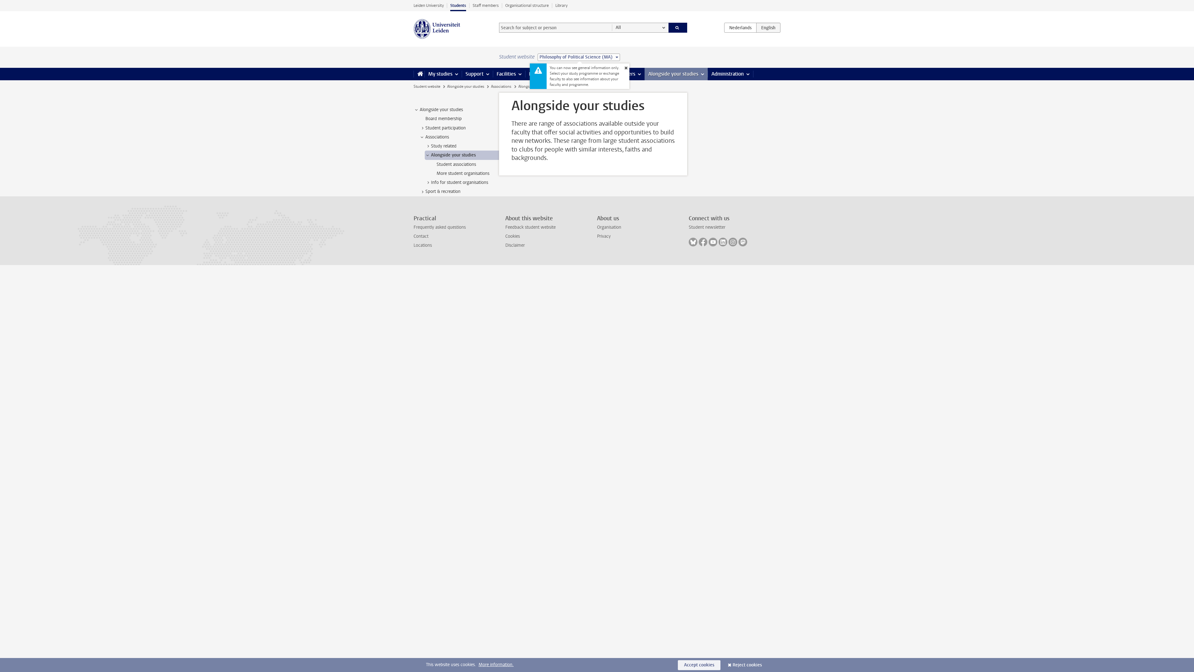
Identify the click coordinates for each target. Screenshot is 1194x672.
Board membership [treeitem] (443, 119)
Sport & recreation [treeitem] (442, 191)
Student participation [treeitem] (445, 128)
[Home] (419, 74)
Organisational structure (527, 5)
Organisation (609, 227)
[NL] (740, 28)
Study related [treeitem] (443, 146)
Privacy (604, 236)
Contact (421, 236)
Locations (423, 245)
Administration (727, 74)
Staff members (486, 5)
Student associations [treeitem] (456, 164)
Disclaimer (515, 245)
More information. (496, 665)
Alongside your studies (673, 74)
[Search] (678, 28)
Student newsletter (707, 227)
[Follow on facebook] (703, 242)
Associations (501, 86)
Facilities (506, 74)
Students (458, 5)
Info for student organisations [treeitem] (459, 182)
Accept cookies (699, 665)
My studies (440, 74)
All (618, 27)
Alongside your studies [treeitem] (441, 110)
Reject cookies (747, 665)
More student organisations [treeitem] (463, 173)
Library (561, 5)
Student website (427, 86)
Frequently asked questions (440, 227)
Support (474, 74)
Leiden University (429, 5)
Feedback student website (530, 227)
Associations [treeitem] (437, 137)
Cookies (512, 236)
